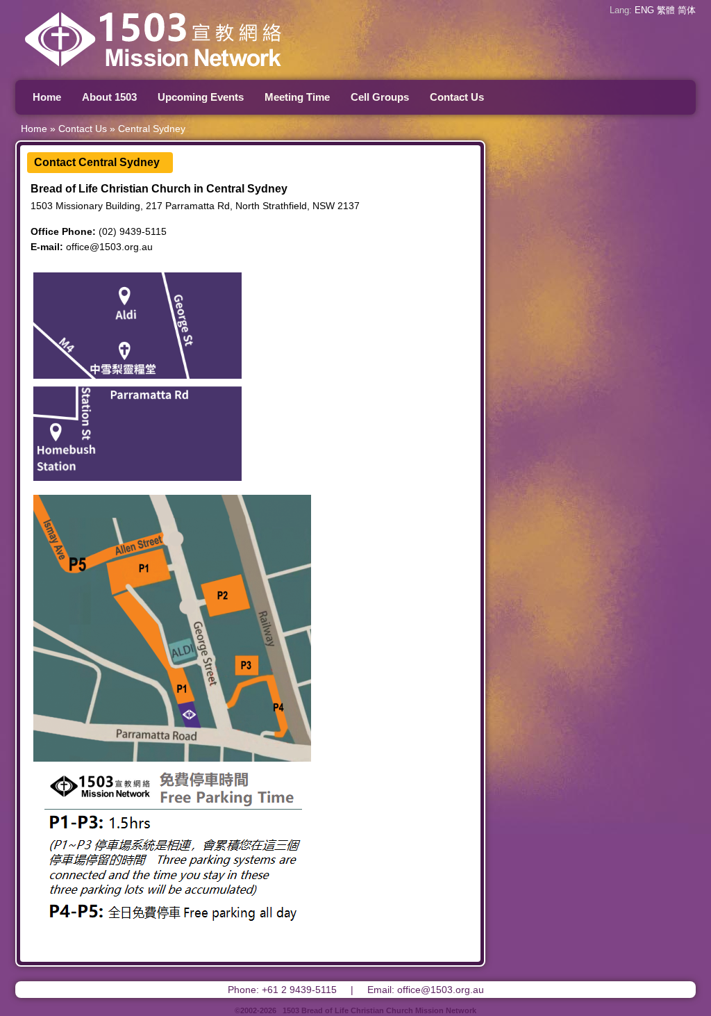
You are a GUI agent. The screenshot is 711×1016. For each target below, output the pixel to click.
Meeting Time (297, 97)
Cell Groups (380, 97)
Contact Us (457, 97)
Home (47, 97)
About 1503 (109, 97)
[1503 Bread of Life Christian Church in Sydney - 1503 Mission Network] (188, 72)
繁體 (666, 10)
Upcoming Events (201, 97)
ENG (644, 10)
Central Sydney (151, 128)
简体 (687, 10)
